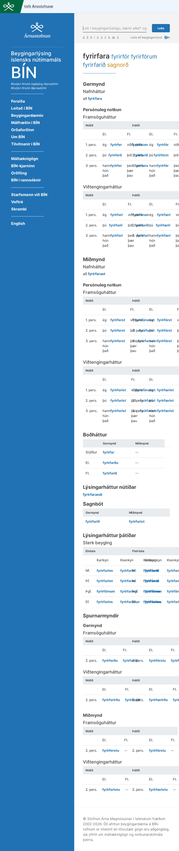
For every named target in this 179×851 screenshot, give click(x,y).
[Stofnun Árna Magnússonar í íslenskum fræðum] (37, 32)
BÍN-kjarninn (23, 166)
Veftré (17, 202)
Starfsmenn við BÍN (29, 194)
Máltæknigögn (24, 158)
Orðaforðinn (22, 129)
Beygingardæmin (27, 115)
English (18, 223)
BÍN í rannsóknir (26, 180)
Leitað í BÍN (21, 108)
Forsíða (18, 101)
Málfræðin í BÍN (25, 122)
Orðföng (19, 173)
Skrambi (19, 209)
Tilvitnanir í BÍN (25, 144)
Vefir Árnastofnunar (38, 6)
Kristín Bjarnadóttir (34, 88)
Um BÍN (18, 136)
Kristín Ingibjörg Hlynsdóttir (40, 84)
